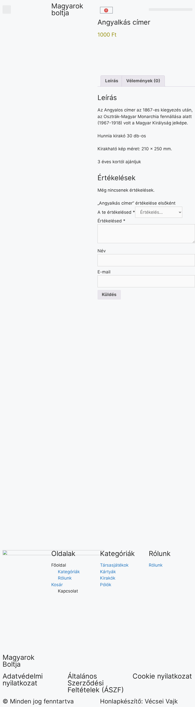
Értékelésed (111, 220)
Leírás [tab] (111, 80)
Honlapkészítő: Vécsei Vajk (139, 701)
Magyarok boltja (67, 9)
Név (102, 250)
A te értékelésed (116, 212)
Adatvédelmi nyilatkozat (23, 679)
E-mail (104, 271)
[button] (7, 9)
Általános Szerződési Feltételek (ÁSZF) (96, 683)
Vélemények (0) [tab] (143, 80)
